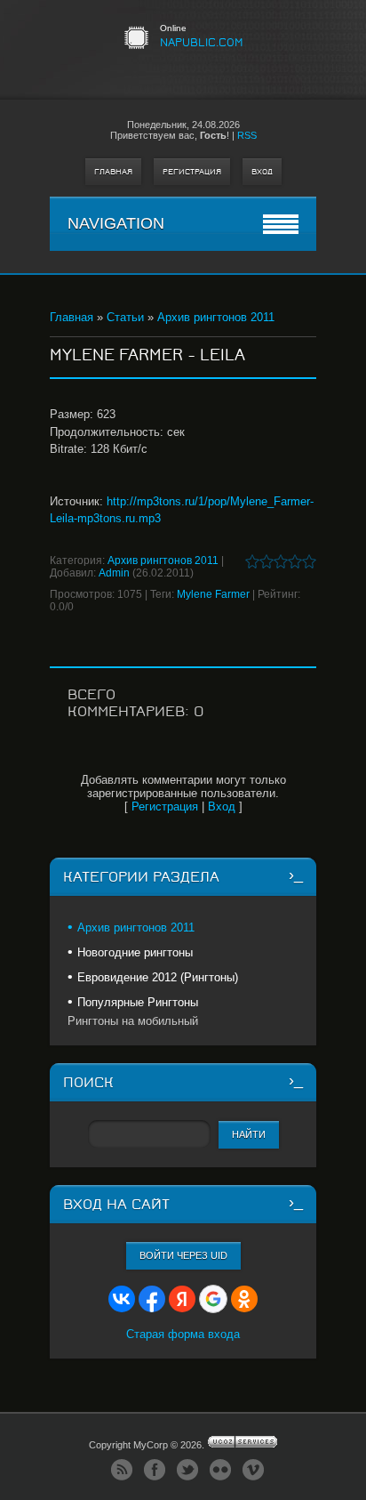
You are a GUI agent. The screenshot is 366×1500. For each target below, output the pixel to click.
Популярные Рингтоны (137, 1002)
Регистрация (192, 171)
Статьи (125, 317)
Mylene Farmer (213, 594)
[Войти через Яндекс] (182, 1299)
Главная (113, 171)
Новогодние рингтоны (135, 952)
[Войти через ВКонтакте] (121, 1299)
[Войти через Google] (213, 1299)
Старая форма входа (183, 1334)
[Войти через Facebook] (152, 1299)
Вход (262, 171)
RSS (247, 135)
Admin (114, 573)
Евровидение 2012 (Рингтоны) (157, 977)
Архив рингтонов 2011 (215, 317)
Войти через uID (183, 1255)
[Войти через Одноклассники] (244, 1299)
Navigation (116, 223)
